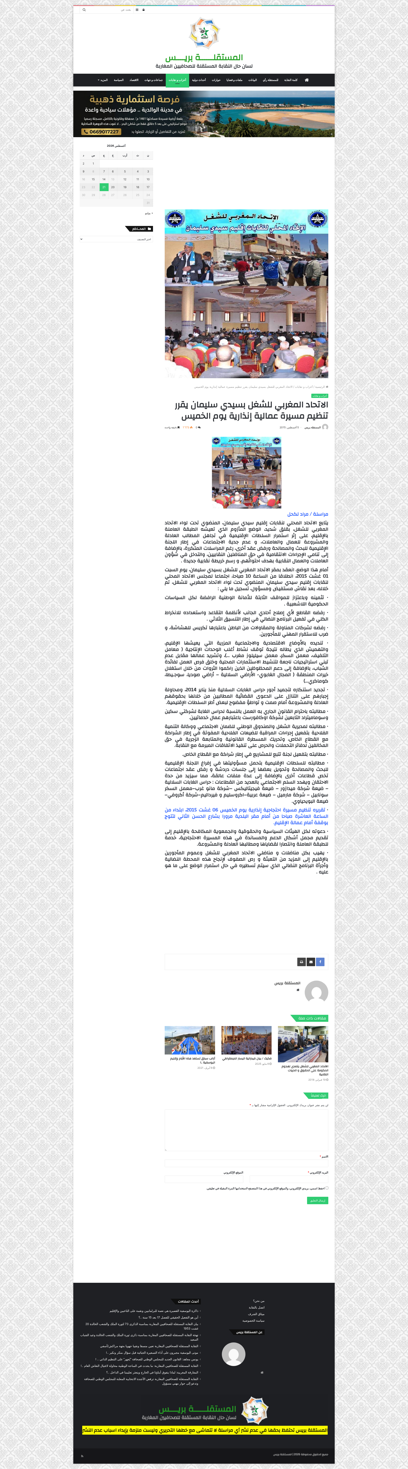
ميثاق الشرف (256, 1314)
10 (148, 179)
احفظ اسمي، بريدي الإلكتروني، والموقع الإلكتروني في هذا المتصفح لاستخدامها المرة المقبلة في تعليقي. (265, 1188)
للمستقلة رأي (270, 80)
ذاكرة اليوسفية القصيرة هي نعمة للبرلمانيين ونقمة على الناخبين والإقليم (154, 1311)
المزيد (104, 80)
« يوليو (149, 213)
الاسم (324, 1156)
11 (137, 179)
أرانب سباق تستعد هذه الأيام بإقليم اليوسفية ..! (192, 1060)
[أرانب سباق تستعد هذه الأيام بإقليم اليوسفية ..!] (190, 1040)
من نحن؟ (259, 1301)
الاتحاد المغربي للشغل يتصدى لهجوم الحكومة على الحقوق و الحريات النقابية (305, 1070)
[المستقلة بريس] (204, 34)
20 (113, 187)
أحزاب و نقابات (177, 80)
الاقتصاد (134, 80)
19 (124, 187)
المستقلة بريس (313, 427)
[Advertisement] (246, 173)
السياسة (119, 80)
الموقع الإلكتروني (233, 1172)
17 (148, 187)
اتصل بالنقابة (257, 1307)
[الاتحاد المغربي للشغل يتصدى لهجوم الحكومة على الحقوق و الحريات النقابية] (303, 1044)
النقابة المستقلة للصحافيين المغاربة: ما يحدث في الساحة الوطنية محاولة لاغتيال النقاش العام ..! (139, 1365)
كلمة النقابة (291, 80)
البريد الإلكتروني (318, 1172)
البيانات (252, 80)
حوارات (216, 80)
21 (103, 187)
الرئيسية (320, 386)
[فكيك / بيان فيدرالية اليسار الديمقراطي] (246, 1040)
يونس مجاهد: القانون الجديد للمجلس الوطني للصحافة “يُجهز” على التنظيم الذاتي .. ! (146, 1359)
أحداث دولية (199, 80)
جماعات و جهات (153, 80)
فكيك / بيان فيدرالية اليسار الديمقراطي (247, 1058)
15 (93, 179)
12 (124, 179)
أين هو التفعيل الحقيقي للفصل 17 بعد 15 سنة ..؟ (168, 1317)
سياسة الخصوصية (253, 1320)
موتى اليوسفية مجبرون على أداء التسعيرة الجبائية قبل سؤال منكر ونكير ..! (152, 1352)
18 (137, 187)
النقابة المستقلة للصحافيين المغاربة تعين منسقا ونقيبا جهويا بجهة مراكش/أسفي (149, 1346)
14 (103, 179)
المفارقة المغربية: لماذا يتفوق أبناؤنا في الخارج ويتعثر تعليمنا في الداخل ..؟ (152, 1372)
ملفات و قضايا (234, 80)
